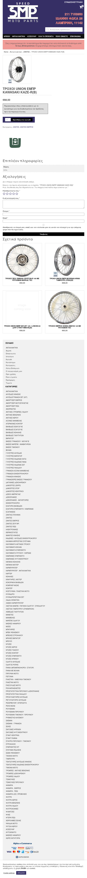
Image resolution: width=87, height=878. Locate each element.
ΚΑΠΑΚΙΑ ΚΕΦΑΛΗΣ (13, 562)
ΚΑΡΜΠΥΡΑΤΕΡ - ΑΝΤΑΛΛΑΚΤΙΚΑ (18, 570)
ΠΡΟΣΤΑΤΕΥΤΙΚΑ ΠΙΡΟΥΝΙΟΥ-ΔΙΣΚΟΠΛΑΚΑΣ (22, 691)
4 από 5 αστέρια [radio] (13, 193)
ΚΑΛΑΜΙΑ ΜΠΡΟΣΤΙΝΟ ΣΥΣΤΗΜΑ (18, 541)
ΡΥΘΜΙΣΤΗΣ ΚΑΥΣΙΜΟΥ (14, 717)
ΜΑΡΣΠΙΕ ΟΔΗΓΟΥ (13, 620)
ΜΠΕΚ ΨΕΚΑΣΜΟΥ (12, 632)
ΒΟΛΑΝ (8, 450)
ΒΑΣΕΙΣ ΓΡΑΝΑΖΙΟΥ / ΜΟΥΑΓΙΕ (17, 441)
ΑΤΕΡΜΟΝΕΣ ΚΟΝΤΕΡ (14, 423)
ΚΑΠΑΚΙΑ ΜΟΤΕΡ (12, 565)
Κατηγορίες (10, 365)
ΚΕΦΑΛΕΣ (9, 576)
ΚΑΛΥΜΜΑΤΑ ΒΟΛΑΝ (14, 547)
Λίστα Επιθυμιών (12, 368)
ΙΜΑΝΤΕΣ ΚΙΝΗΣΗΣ (13, 535)
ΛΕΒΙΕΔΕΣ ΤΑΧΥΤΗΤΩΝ (15, 612)
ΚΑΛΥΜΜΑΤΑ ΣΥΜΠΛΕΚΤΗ (16, 550)
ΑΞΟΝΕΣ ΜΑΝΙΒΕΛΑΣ (14, 421)
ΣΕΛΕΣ (8, 726)
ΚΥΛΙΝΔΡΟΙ (10, 594)
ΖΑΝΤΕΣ (26, 52)
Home (6, 52)
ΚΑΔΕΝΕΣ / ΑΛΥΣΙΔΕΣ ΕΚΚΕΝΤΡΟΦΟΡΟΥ (21, 538)
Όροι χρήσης (11, 374)
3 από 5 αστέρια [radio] (10, 193)
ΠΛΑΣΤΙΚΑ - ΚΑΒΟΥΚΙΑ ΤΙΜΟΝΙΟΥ (18, 679)
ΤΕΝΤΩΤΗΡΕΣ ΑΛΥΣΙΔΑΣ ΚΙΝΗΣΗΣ (18, 762)
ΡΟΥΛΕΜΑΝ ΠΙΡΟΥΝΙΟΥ (15, 712)
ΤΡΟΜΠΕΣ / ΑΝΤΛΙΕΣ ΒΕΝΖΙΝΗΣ (18, 770)
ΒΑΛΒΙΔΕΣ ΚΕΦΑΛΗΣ (13, 432)
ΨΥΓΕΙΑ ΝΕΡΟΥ (11, 826)
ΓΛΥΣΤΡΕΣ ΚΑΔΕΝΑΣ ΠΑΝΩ (16, 462)
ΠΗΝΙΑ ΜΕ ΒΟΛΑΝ (12, 670)
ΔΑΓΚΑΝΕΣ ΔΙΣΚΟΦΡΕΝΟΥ (16, 482)
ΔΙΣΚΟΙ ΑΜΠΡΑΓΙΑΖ (13, 494)
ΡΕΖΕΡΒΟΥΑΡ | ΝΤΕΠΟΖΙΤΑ (16, 703)
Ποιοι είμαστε (11, 377)
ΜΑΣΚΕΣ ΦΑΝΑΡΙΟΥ (13, 623)
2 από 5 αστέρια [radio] (7, 193)
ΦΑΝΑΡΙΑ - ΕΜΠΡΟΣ (13, 788)
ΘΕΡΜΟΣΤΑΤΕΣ (12, 532)
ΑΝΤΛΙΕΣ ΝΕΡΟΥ (12, 418)
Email (5, 218)
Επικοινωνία (11, 353)
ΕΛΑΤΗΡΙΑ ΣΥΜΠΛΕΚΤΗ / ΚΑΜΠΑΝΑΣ (19, 509)
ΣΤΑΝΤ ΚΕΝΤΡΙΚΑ (12, 735)
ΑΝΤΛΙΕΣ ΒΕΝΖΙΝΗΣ (13, 415)
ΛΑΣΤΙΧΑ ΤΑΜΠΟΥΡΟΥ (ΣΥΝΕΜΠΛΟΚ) (20, 609)
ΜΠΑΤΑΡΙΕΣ (10, 629)
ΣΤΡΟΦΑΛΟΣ (11, 744)
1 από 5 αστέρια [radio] (4, 193)
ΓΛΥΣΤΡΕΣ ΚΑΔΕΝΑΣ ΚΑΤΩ (16, 459)
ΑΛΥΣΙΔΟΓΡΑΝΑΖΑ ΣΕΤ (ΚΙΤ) (16, 397)
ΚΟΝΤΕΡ (9, 588)
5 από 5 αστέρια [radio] (16, 193)
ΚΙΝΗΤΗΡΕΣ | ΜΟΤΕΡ (14, 579)
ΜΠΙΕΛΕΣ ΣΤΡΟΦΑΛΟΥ (14, 635)
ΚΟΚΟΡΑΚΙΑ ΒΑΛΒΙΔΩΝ (14, 582)
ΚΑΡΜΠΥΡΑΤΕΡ (11, 568)
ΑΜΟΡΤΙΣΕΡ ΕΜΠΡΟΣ (14, 400)
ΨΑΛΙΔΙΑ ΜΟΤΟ (11, 823)
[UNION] (15, 143)
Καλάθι (9, 359)
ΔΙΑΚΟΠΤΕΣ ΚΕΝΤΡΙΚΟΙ (15, 491)
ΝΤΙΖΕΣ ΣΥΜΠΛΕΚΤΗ (13, 656)
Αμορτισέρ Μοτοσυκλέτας (17, 403)
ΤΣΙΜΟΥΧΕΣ (10, 779)
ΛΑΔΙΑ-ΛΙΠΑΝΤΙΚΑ (12, 600)
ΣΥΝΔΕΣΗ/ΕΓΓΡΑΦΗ (73, 2)
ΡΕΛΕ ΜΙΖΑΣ (10, 706)
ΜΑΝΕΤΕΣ (9, 615)
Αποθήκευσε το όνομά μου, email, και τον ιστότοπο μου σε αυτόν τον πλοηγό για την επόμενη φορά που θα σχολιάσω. (42, 228)
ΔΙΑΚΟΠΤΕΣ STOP (12, 488)
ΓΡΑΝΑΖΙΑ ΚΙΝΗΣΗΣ (13, 476)
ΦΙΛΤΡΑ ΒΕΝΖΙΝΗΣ (13, 803)
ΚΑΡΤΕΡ (9, 573)
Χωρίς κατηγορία (13, 838)
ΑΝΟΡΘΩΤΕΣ (11, 409)
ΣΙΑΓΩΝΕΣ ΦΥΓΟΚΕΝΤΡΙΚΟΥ (17, 732)
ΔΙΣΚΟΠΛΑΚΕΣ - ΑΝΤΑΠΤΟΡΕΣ (17, 500)
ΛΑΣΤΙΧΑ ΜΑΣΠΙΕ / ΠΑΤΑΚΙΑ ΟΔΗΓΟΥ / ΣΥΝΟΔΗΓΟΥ (25, 606)
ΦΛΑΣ (8, 814)
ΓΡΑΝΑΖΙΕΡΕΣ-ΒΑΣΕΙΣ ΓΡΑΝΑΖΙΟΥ (19, 479)
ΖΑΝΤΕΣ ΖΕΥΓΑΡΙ (12, 523)
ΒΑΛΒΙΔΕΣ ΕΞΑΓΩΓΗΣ (14, 429)
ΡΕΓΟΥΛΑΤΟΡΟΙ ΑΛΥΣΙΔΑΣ (16, 700)
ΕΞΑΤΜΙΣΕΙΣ (10, 512)
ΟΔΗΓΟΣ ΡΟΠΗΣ (12, 665)
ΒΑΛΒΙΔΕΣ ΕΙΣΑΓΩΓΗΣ (14, 426)
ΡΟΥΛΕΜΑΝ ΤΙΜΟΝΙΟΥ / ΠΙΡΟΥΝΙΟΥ (19, 715)
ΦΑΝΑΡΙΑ (9, 785)
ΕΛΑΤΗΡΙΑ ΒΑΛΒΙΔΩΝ (14, 506)
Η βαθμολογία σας (11, 191)
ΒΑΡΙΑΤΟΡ (10, 438)
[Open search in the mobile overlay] (64, 29)
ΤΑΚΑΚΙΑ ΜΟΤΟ (12, 756)
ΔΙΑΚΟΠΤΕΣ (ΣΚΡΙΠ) (13, 485)
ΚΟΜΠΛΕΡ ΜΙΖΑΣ (12, 585)
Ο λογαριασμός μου (14, 371)
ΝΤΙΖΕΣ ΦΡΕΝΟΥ (12, 659)
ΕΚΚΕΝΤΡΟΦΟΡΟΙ (13, 503)
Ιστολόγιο (10, 356)
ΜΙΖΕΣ (8, 626)
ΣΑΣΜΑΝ (9, 720)
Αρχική (8, 350)
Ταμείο (9, 383)
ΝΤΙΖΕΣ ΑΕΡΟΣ (11, 647)
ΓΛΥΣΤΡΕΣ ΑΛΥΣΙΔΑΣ (14, 453)
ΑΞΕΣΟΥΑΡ (31, 36)
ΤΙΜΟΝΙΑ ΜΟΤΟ (12, 767)
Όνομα (6, 211)
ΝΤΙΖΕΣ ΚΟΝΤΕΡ (12, 653)
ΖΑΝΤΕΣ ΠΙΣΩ (11, 526)
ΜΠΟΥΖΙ (9, 641)
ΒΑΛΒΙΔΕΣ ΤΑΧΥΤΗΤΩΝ (15, 435)
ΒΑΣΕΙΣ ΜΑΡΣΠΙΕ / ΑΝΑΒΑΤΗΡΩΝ (18, 444)
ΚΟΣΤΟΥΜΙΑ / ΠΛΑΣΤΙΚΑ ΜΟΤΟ (17, 591)
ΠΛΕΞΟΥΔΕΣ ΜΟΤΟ (13, 685)
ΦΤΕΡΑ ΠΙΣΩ (10, 817)
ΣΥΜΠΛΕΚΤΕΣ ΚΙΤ (12, 747)
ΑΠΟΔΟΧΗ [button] (21, 873)
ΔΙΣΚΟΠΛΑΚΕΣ (11, 497)
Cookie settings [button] (8, 873)
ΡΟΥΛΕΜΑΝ (10, 709)
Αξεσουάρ (10, 829)
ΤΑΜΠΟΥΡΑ (10, 759)
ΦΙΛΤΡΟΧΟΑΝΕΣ (12, 809)
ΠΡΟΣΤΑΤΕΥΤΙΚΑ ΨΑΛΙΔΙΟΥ (16, 694)
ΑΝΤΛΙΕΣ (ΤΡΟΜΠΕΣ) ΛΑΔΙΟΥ (17, 412)
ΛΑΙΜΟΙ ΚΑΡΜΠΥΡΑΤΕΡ (14, 603)
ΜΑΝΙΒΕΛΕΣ (10, 617)
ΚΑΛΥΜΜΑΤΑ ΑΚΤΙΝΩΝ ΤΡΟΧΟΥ (18, 544)
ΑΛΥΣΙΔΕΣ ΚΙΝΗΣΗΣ (13, 394)
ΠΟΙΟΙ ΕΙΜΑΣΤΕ (62, 36)
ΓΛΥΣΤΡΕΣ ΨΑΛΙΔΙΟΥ (14, 468)
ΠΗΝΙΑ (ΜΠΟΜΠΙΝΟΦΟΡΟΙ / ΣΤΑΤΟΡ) (20, 667)
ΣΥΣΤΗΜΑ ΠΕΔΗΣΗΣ (13, 750)
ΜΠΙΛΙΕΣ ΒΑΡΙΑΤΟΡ (13, 638)
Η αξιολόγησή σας (11, 198)
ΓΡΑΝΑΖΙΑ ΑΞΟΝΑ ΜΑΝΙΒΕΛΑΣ (17, 471)
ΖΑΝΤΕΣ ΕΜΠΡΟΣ (26, 127)
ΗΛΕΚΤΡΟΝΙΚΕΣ (12, 529)
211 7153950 (74, 14)
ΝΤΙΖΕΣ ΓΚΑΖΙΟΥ (12, 650)
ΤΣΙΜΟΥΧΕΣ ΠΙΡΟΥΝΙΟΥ (15, 782)
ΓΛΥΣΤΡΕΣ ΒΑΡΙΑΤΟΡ (14, 456)
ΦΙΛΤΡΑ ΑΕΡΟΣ (11, 800)
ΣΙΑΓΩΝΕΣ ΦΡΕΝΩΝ (13, 729)
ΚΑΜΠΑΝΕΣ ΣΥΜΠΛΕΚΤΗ (15, 556)
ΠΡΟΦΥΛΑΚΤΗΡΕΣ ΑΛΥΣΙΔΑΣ (17, 697)
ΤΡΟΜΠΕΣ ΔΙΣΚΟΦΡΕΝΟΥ (15, 773)
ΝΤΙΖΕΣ (8, 644)
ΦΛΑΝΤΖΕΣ (10, 812)
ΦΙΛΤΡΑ (9, 797)
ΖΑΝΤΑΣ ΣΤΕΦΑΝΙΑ (13, 515)
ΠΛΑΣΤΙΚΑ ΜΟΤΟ (12, 682)
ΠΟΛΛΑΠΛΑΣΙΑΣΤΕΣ (13, 688)
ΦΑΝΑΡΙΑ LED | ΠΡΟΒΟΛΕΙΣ (16, 794)
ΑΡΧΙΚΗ (7, 36)
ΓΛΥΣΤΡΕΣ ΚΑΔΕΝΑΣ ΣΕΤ (15, 465)
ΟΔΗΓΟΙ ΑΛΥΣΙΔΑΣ (13, 662)
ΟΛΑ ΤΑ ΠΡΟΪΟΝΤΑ (45, 36)
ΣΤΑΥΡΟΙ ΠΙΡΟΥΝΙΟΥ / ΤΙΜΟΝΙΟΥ (18, 741)
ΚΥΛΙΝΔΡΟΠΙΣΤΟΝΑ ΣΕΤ (15, 597)
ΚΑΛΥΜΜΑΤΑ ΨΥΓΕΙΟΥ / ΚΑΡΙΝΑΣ (18, 553)
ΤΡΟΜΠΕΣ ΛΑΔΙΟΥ (13, 776)
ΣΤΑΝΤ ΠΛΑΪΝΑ (11, 738)
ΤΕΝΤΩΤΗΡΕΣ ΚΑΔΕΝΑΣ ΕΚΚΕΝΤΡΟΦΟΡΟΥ (22, 764)
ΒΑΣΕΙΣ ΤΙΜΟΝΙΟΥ (13, 447)
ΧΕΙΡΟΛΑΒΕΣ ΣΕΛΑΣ (13, 820)
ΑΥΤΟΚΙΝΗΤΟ (11, 832)
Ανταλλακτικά (16, 52)
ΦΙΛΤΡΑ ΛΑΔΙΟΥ (12, 806)
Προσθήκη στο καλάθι (22, 120)
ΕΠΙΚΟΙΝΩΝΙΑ (75, 36)
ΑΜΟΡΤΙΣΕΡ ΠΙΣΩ (12, 406)
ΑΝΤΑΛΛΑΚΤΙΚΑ (18, 36)
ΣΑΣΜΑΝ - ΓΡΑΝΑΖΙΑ (13, 723)
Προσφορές (10, 380)
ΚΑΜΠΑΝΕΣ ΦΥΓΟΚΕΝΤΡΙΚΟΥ (17, 559)
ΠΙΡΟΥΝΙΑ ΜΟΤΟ (12, 673)
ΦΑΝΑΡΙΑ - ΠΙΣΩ (12, 791)
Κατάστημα (10, 362)
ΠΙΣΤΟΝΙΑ (9, 676)
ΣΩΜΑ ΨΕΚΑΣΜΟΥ (13, 753)
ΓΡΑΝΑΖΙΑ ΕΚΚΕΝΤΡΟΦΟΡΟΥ (17, 473)
